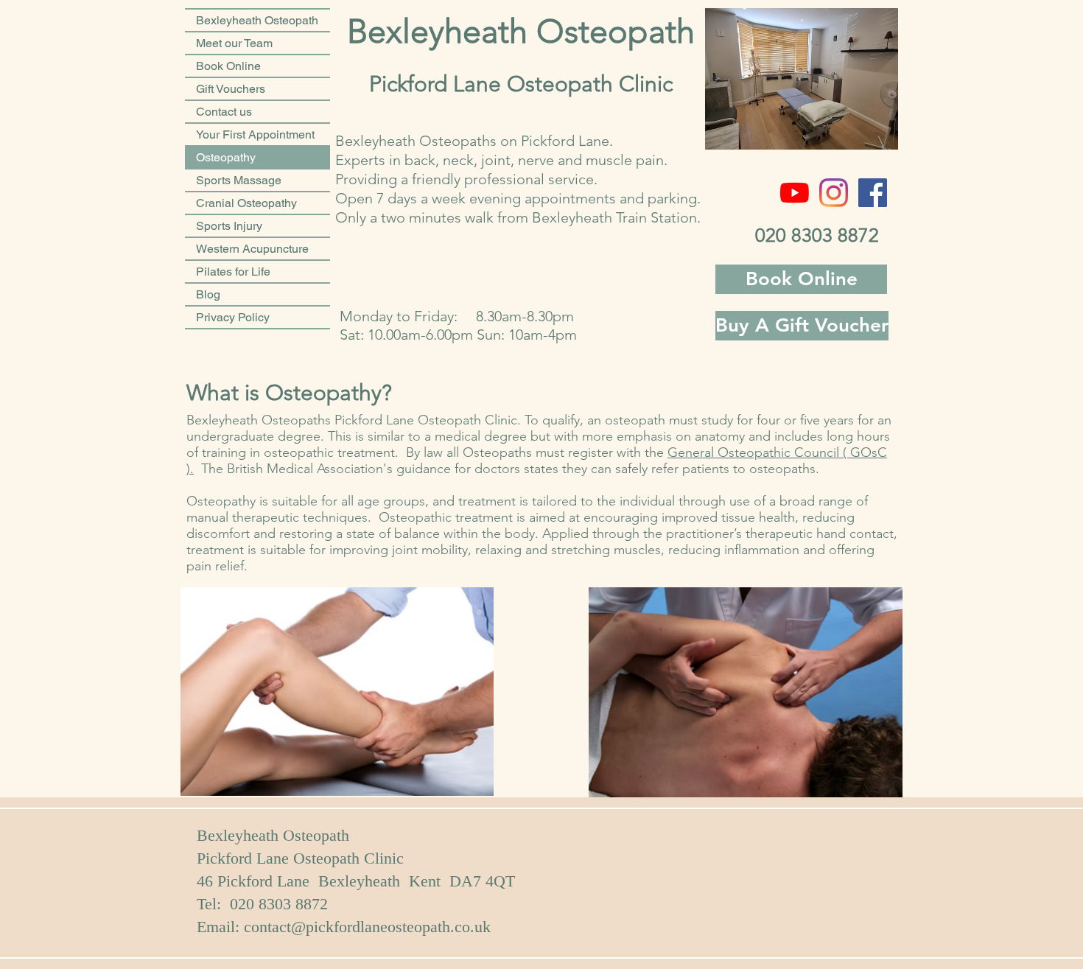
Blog (208, 294)
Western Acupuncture (252, 249)
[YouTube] (794, 192)
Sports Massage (238, 180)
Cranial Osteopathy (246, 203)
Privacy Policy (233, 317)
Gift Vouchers (230, 89)
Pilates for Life (233, 272)
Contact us (224, 112)
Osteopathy (226, 157)
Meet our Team (234, 43)
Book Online (228, 66)
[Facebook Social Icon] (872, 192)
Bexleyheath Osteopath (257, 20)
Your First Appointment (255, 134)
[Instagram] (833, 192)
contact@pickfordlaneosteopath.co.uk (367, 926)
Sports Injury (229, 226)
